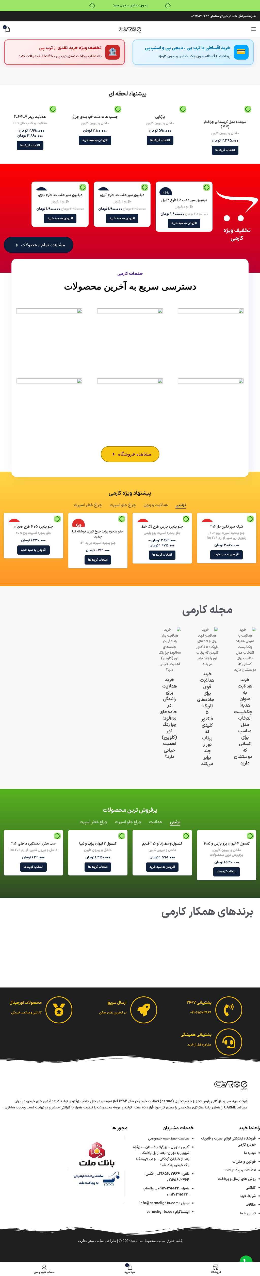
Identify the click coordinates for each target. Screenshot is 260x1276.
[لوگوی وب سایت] (130, 29)
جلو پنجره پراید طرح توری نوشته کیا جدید (97, 534)
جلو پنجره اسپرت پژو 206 (227, 533)
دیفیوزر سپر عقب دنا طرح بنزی (60, 195)
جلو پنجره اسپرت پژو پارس (162, 533)
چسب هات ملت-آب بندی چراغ (95, 117)
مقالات (250, 1205)
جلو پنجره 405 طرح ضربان (33, 526)
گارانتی (251, 1187)
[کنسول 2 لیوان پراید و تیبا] (98, 836)
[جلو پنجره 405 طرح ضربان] (33, 519)
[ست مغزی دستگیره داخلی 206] (33, 836)
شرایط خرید (248, 1196)
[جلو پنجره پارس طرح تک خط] (162, 519)
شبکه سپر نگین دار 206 (226, 526)
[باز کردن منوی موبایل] (254, 29)
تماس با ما (248, 1213)
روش (237, 1179)
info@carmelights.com (158, 1203)
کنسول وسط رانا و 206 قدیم (162, 843)
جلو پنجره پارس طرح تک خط (162, 526)
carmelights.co (159, 1212)
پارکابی (160, 117)
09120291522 (200, 16)
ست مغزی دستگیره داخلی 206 (33, 843)
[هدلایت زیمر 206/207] (30, 109)
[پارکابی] (160, 109)
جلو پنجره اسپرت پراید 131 (97, 543)
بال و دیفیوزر (184, 206)
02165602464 (168, 1174)
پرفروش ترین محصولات (226, 855)
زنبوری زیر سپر (236, 538)
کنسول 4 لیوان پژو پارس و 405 (227, 843)
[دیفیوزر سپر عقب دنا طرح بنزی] (60, 187)
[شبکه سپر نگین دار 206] (226, 519)
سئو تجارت (86, 1241)
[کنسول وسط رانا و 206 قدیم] (162, 836)
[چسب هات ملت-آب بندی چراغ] (95, 109)
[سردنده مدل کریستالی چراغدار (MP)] (225, 112)
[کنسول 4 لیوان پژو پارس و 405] (226, 836)
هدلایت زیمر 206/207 (30, 117)
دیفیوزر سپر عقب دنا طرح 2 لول (184, 200)
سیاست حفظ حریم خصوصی (168, 1138)
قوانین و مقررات (244, 1161)
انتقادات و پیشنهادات (240, 1170)
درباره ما (250, 1153)
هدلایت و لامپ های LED (30, 123)
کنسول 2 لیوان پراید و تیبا (97, 843)
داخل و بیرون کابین (225, 133)
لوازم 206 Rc (216, 538)
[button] (95, 140)
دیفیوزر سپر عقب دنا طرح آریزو (122, 195)
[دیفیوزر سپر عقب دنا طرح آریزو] (122, 187)
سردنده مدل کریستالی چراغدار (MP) (225, 124)
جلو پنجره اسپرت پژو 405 (33, 533)
